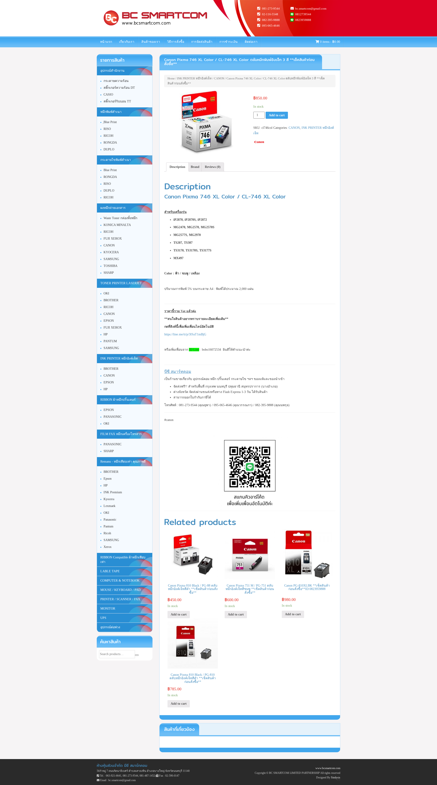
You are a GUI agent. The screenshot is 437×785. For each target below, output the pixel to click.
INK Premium (113, 492)
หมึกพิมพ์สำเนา (111, 112)
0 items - (329, 41)
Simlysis (335, 777)
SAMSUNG (111, 259)
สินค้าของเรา (150, 41)
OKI (106, 293)
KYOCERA (111, 252)
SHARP (109, 272)
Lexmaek (109, 506)
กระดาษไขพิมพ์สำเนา (115, 160)
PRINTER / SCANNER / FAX (120, 599)
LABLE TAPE (110, 571)
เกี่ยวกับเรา (126, 41)
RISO (107, 129)
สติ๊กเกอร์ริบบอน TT (117, 101)
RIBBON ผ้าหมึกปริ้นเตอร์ (118, 399)
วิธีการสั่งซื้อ (175, 41)
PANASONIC (113, 416)
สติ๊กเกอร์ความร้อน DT (119, 87)
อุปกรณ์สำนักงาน (112, 70)
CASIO (108, 94)
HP (106, 334)
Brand (195, 167)
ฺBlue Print (110, 122)
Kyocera (109, 499)
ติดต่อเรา (251, 41)
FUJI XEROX (113, 238)
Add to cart (277, 115)
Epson (108, 478)
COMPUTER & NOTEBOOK (120, 580)
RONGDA (110, 142)
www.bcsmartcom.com (327, 768)
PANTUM (110, 341)
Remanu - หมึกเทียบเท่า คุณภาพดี (123, 461)
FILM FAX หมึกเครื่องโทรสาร (121, 434)
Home (171, 78)
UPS (103, 618)
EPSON (109, 320)
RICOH (108, 135)
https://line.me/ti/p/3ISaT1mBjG (185, 334)
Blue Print (110, 170)
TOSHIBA (110, 266)
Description (177, 167)
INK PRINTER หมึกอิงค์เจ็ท (194, 78)
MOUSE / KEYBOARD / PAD (120, 590)
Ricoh (107, 533)
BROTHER (111, 300)
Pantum (108, 526)
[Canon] (259, 142)
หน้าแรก (106, 41)
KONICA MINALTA (117, 225)
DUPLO (109, 149)
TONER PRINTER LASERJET (121, 283)
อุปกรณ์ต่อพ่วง (110, 627)
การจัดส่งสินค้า (201, 41)
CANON (219, 78)
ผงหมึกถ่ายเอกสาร (113, 208)
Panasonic (110, 519)
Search (137, 655)
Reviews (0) (213, 167)
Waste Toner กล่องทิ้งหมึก (120, 218)
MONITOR (107, 608)
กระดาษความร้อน (116, 81)
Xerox (108, 547)
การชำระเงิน (228, 41)
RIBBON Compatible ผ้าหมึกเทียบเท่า (122, 560)
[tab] (177, 167)
